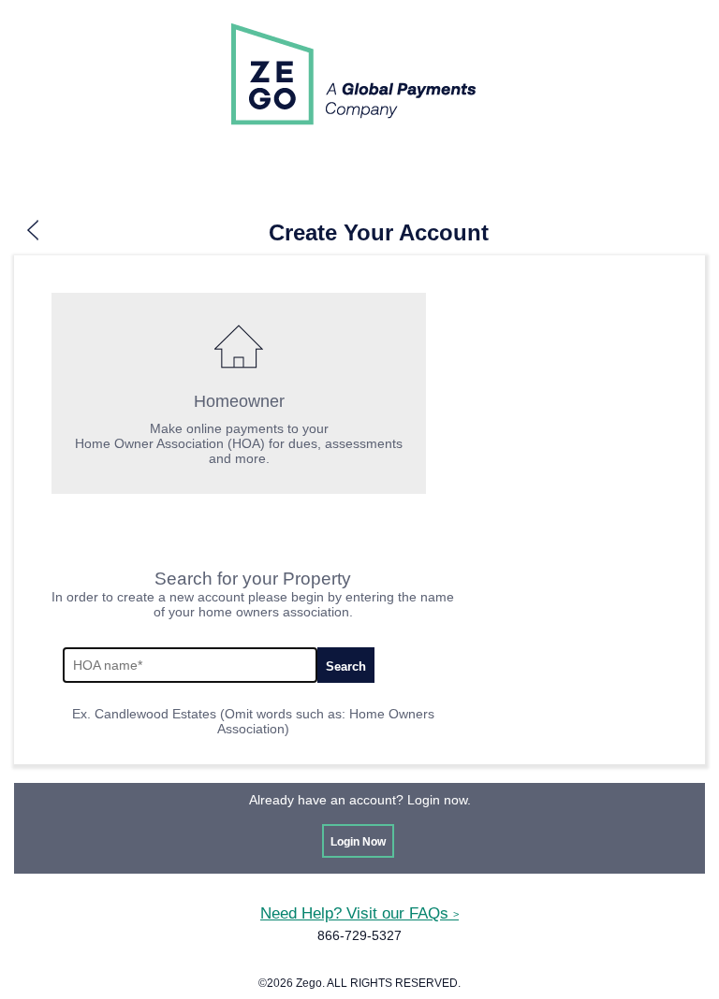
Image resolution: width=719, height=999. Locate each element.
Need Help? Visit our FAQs (359, 913)
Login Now (358, 841)
